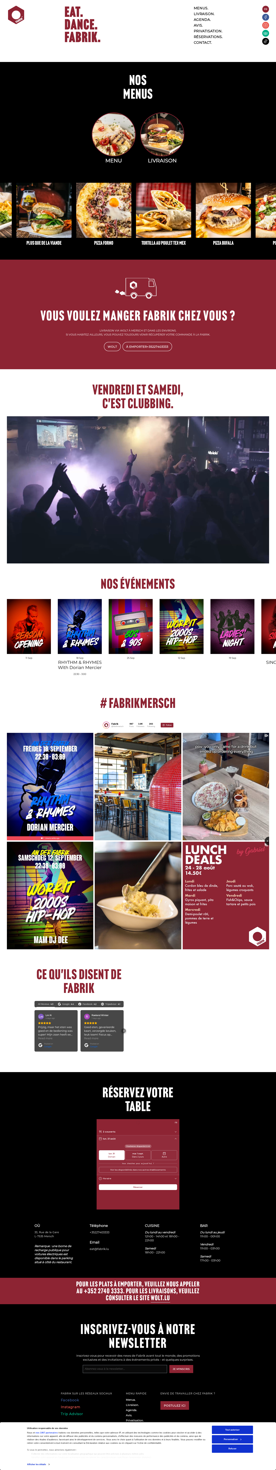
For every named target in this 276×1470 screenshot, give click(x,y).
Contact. (203, 42)
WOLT (112, 346)
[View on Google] (41, 1016)
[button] (34, 1030)
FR (265, 9)
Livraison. (204, 13)
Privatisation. (208, 31)
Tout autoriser (232, 1430)
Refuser (232, 1448)
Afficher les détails (36, 1464)
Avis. (198, 25)
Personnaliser (231, 1439)
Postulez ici (175, 1405)
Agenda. (202, 19)
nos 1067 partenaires (47, 1432)
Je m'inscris (181, 1368)
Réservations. (208, 36)
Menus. (201, 8)
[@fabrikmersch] (106, 725)
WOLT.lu (160, 1298)
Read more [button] (45, 1038)
